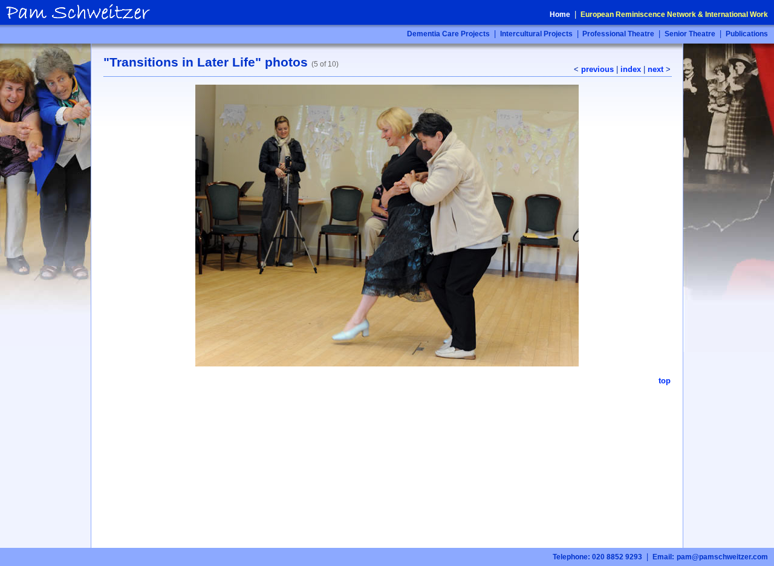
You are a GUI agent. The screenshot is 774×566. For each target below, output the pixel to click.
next (655, 69)
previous (597, 69)
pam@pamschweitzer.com (722, 557)
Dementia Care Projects (448, 34)
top (665, 380)
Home (560, 14)
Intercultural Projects (536, 34)
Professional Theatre (617, 34)
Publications (747, 34)
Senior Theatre (690, 34)
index (630, 69)
